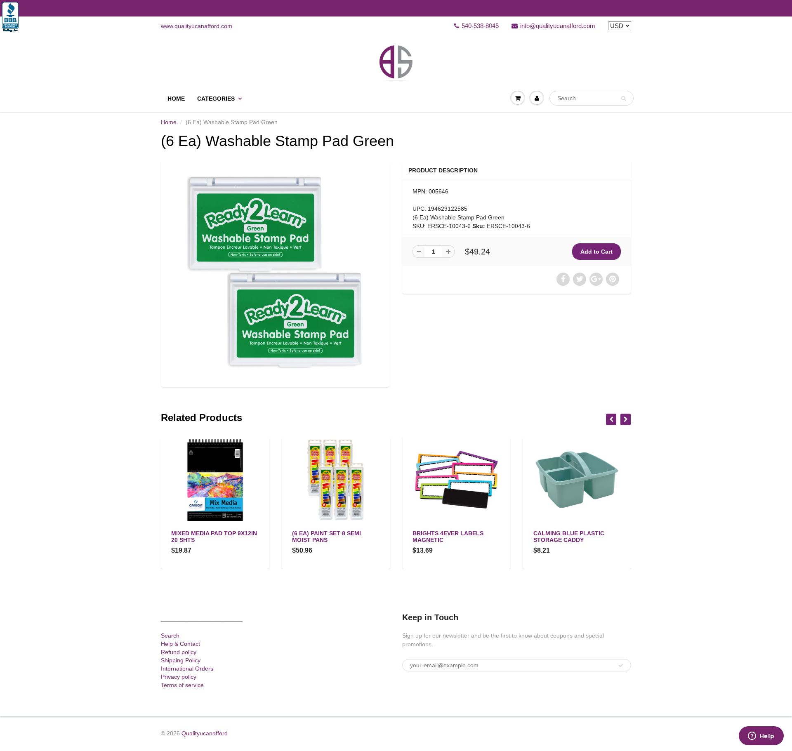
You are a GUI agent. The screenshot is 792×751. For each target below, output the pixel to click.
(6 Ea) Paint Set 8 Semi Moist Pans (326, 536)
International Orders (187, 668)
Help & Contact (180, 643)
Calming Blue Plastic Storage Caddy (568, 536)
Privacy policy (178, 676)
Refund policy (178, 652)
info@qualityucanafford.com (557, 25)
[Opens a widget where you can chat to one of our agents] (761, 736)
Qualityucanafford (205, 733)
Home (176, 98)
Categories (216, 98)
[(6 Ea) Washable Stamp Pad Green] (275, 272)
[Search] (623, 98)
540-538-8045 (480, 25)
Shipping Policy (180, 660)
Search (170, 635)
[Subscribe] (621, 665)
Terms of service (182, 685)
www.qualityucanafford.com (196, 26)
